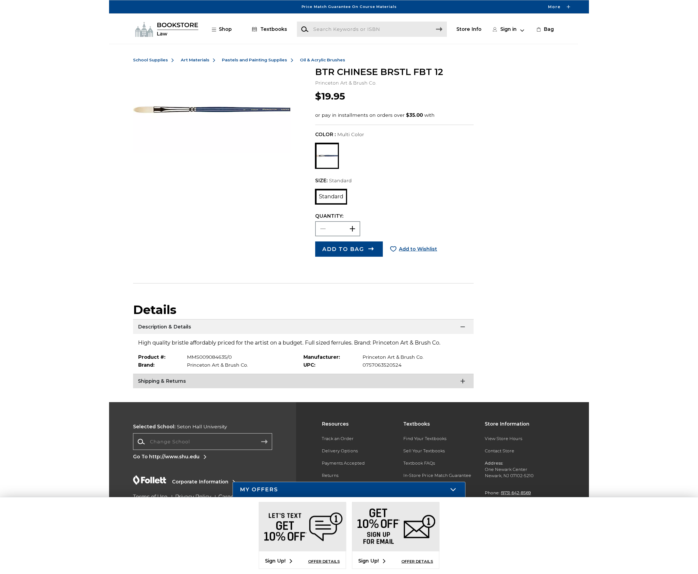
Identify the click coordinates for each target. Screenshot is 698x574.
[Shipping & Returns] (303, 380)
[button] (349, 6)
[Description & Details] (303, 326)
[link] (544, 29)
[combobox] (202, 441)
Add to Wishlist (418, 249)
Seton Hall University (180, 426)
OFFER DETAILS (324, 561)
